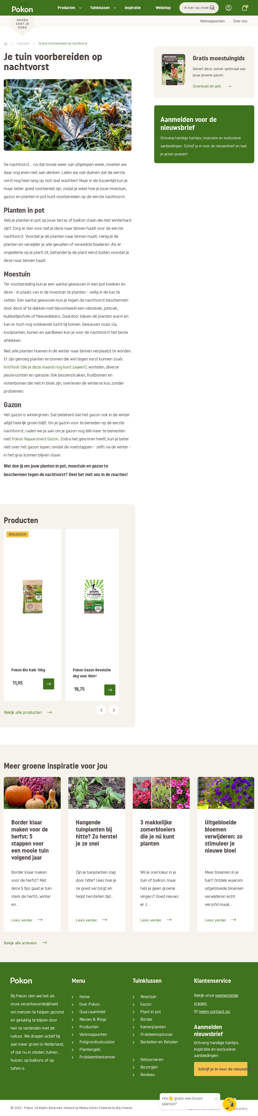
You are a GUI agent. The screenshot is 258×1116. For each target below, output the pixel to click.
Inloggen (230, 8)
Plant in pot (150, 1012)
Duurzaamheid (92, 1012)
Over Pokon (89, 1004)
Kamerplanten (153, 1027)
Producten (66, 7)
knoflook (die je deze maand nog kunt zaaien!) (45, 367)
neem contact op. (215, 1012)
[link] (32, 615)
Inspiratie (133, 7)
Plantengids (90, 1050)
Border (146, 1019)
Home (84, 997)
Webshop (163, 7)
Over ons (240, 21)
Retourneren (151, 1060)
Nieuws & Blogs (93, 1019)
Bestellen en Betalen (159, 1042)
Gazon (145, 1004)
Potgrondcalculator (97, 1042)
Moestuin (148, 997)
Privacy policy (237, 1109)
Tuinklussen (100, 7)
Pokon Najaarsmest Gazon (35, 439)
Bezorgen (149, 1067)
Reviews (147, 1075)
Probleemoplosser (156, 1035)
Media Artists (88, 1108)
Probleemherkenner (97, 1057)
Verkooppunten (212, 21)
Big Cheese (124, 1108)
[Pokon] (22, 18)
